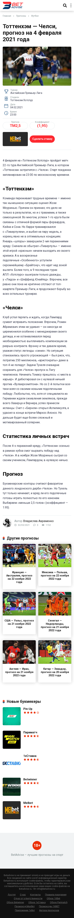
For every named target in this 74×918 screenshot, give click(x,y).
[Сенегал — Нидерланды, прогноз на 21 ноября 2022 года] (54, 614)
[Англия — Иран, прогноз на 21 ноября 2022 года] (19, 662)
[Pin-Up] (12, 724)
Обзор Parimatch (59, 902)
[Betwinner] (12, 794)
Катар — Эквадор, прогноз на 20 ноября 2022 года (55, 672)
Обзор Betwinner (15, 902)
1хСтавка (29, 756)
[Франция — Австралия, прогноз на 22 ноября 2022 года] (19, 566)
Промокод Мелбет (25, 906)
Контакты (35, 894)
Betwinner (30, 779)
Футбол (35, 16)
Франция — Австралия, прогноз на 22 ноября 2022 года (19, 577)
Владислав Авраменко (38, 521)
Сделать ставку (42, 138)
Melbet (28, 803)
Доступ (12, 894)
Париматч (30, 732)
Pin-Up (27, 709)
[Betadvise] (13, 5)
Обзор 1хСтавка (37, 902)
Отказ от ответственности (28, 898)
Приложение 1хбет (25, 910)
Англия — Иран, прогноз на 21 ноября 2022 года (19, 672)
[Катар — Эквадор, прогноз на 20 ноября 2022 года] (54, 662)
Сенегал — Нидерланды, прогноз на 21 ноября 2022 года (55, 625)
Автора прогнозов (49, 910)
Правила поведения (55, 894)
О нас (23, 894)
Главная (7, 16)
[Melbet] (12, 818)
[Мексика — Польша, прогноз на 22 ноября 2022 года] (54, 566)
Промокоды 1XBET (49, 906)
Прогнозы (21, 16)
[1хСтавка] (12, 771)
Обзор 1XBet (53, 898)
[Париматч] (12, 747)
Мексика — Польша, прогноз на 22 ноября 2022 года (55, 575)
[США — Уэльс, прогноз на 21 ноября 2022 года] (19, 614)
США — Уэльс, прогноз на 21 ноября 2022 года (19, 624)
